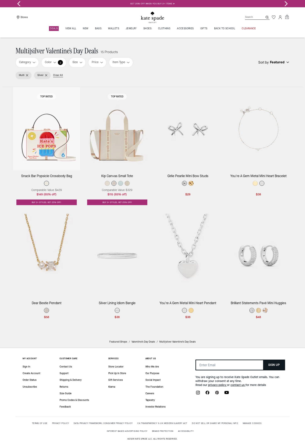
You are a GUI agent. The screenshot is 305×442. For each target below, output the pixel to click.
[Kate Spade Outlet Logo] (152, 17)
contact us (238, 385)
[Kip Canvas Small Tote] (117, 129)
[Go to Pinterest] (217, 394)
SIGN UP (274, 365)
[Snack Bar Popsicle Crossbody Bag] (46, 129)
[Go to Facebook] (207, 394)
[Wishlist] (273, 17)
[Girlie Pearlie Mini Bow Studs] (187, 129)
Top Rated (46, 96)
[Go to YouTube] (226, 394)
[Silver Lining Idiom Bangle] (117, 256)
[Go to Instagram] (197, 394)
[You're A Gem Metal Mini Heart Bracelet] (258, 129)
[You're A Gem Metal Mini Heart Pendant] (187, 256)
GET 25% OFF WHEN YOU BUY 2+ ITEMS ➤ (152, 3)
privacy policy (217, 385)
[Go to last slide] (19, 3)
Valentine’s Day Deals (143, 341)
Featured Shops (118, 341)
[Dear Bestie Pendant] (46, 256)
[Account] (280, 17)
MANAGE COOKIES (252, 423)
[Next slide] (286, 3)
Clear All (58, 75)
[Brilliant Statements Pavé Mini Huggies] (258, 256)
